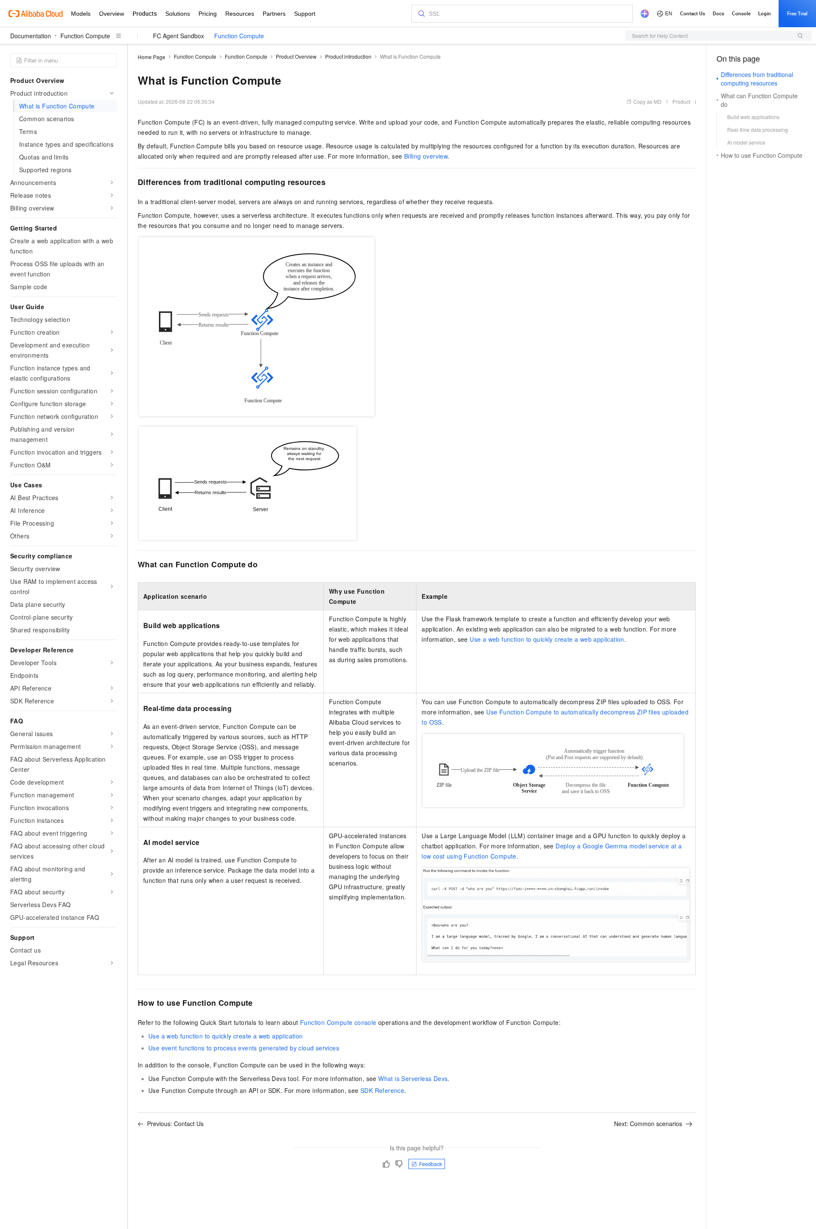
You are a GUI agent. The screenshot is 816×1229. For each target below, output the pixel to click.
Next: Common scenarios (648, 1123)
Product (681, 101)
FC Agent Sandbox (178, 35)
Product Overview (296, 56)
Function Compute (85, 35)
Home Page (151, 56)
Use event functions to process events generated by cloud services (243, 1048)
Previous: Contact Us (175, 1123)
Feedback (430, 1163)
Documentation (30, 35)
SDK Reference (382, 1090)
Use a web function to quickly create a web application (547, 639)
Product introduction (348, 56)
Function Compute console (338, 1022)
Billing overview (426, 156)
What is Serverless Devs (413, 1078)
